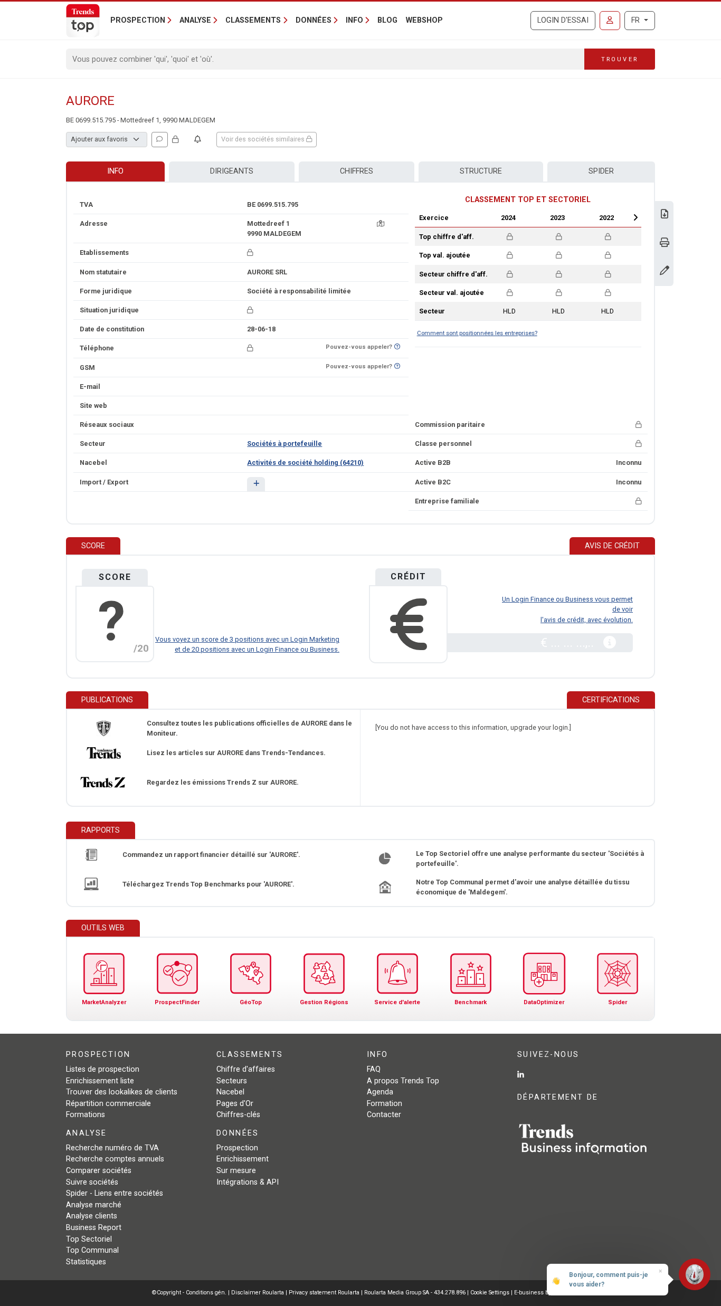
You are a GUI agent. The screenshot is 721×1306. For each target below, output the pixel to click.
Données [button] (313, 20)
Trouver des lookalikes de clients (121, 1092)
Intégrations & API (247, 1182)
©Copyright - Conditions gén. (189, 1292)
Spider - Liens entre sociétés (114, 1193)
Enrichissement (242, 1159)
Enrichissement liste (100, 1080)
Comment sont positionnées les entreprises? (477, 333)
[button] (255, 484)
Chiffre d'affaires (245, 1069)
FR (636, 20)
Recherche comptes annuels (115, 1159)
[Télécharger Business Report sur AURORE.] (664, 215)
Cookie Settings (490, 1292)
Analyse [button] (195, 20)
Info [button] (354, 20)
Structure (481, 171)
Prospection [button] (137, 20)
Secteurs (231, 1080)
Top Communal (92, 1250)
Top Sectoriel (89, 1239)
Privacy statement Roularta (324, 1292)
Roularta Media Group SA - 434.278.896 (415, 1292)
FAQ (374, 1069)
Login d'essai (563, 20)
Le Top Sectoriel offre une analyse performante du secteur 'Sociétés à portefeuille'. (530, 859)
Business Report (93, 1227)
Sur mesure (236, 1170)
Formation (384, 1103)
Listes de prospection (102, 1069)
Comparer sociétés (98, 1170)
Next (635, 217)
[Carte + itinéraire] (380, 223)
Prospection (237, 1147)
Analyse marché (93, 1204)
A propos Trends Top (403, 1080)
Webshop (424, 20)
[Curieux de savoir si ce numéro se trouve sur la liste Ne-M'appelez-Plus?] (397, 347)
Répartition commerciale (108, 1103)
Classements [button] (253, 20)
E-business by (542, 1292)
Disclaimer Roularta (257, 1292)
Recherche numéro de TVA (112, 1147)
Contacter (384, 1114)
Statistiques (86, 1261)
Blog (387, 20)
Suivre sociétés (92, 1182)
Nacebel (230, 1092)
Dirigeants (231, 171)
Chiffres (356, 171)
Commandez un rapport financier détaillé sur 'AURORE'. (211, 855)
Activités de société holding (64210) (305, 462)
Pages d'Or (234, 1103)
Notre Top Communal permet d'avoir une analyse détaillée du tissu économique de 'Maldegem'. (522, 887)
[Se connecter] (610, 20)
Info (115, 171)
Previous (480, 217)
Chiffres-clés (238, 1114)
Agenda (380, 1092)
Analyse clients (91, 1216)
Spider (601, 171)
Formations (85, 1114)
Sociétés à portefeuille (284, 443)
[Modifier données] (664, 271)
